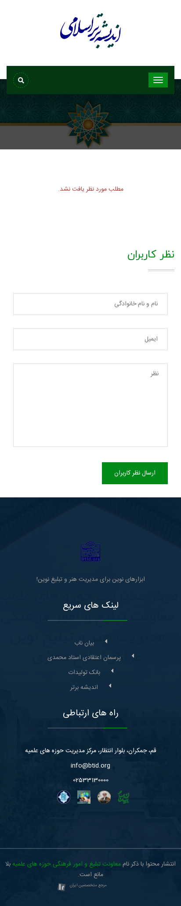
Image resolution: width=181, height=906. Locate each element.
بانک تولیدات (84, 672)
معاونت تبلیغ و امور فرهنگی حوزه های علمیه (66, 864)
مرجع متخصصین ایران (88, 885)
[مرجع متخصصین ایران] (61, 888)
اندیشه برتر (84, 687)
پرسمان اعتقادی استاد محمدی (84, 657)
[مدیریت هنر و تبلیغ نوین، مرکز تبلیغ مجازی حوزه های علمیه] (91, 551)
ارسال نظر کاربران (135, 473)
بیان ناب (84, 643)
